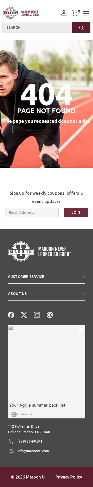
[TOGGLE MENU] (86, 13)
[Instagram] (36, 314)
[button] (46, 279)
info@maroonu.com (33, 451)
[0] (75, 13)
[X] (23, 314)
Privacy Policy (69, 477)
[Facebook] (10, 314)
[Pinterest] (49, 314)
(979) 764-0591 (29, 441)
